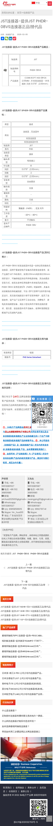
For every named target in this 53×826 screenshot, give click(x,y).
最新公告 (25, 791)
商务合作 (32, 787)
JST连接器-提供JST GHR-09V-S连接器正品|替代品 (25, 611)
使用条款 (20, 787)
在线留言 (13, 791)
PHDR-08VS (23, 553)
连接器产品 (29, 12)
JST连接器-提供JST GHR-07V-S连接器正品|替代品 (25, 615)
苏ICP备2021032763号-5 (26, 822)
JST (14, 553)
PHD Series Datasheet (32, 357)
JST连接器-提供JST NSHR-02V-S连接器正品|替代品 (26, 606)
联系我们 (7, 787)
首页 (19, 12)
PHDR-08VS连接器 (40, 553)
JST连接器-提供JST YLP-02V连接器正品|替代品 (23, 619)
